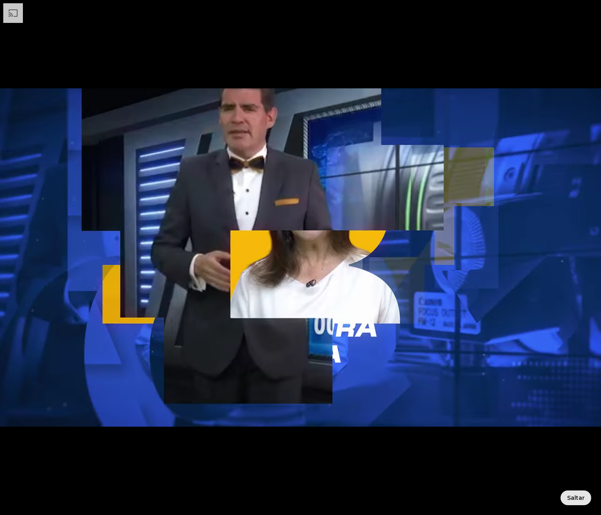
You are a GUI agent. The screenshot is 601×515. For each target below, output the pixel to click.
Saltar (576, 498)
